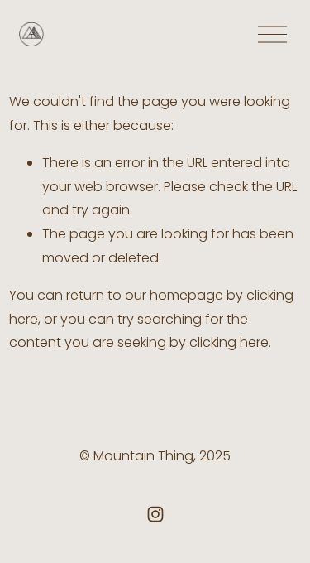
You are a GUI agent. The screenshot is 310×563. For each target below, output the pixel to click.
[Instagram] (155, 514)
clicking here (229, 342)
